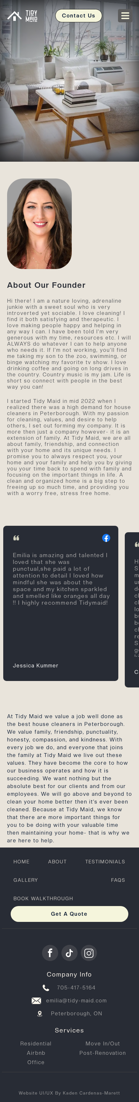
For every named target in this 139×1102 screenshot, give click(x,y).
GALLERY (26, 880)
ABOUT (57, 861)
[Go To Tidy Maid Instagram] (89, 953)
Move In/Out (103, 1044)
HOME (22, 861)
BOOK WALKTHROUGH (43, 898)
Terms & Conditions (47, 1081)
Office (36, 1062)
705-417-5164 (76, 988)
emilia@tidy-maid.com (76, 1001)
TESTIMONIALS (105, 861)
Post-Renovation (103, 1053)
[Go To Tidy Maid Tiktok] (69, 953)
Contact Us (78, 16)
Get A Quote (69, 914)
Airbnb (36, 1053)
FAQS (118, 880)
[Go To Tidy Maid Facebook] (50, 953)
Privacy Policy (102, 1081)
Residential (36, 1044)
